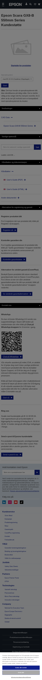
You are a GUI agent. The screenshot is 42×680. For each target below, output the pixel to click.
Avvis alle (21, 672)
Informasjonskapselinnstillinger (21, 677)
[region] (21, 666)
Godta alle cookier (21, 667)
